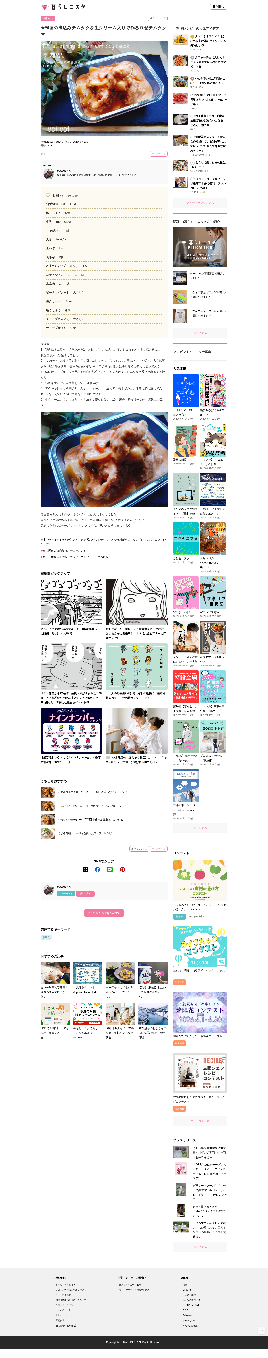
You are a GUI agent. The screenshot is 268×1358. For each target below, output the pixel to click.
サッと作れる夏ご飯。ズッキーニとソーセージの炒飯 (75, 557)
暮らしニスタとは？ (65, 1284)
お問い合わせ (62, 1315)
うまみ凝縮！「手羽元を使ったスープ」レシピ (85, 833)
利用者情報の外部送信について (71, 1300)
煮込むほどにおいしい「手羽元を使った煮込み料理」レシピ (92, 805)
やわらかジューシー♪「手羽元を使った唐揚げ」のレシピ (90, 819)
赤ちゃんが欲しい (191, 1325)
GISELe (186, 1310)
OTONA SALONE (191, 1305)
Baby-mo (187, 1315)
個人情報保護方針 (65, 1325)
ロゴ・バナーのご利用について (71, 1290)
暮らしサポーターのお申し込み (134, 1290)
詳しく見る (85, 893)
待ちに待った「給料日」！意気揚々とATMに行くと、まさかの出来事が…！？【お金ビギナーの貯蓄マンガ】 (136, 633)
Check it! (187, 1290)
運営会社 (60, 1320)
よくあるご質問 (63, 1310)
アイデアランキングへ (200, 202)
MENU (220, 6)
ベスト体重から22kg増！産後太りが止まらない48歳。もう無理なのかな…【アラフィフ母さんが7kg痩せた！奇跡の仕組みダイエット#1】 (71, 698)
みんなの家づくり (191, 1300)
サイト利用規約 (63, 1295)
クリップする (159, 18)
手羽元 (46, 937)
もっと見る (200, 332)
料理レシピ (47, 18)
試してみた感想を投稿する (104, 913)
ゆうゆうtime (189, 1320)
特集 (185, 1284)
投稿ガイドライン (64, 1305)
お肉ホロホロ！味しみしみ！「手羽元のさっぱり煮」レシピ (92, 792)
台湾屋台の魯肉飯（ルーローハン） (64, 550)
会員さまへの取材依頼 (130, 1284)
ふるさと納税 (189, 1295)
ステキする (160, 153)
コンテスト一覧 (200, 1121)
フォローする (66, 893)
